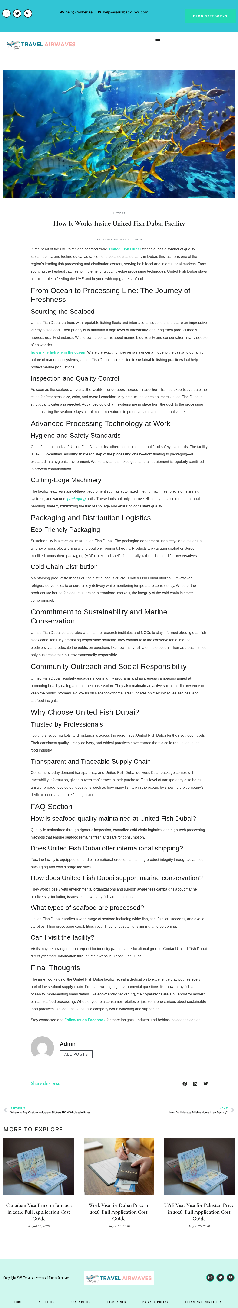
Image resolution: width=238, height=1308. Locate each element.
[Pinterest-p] (28, 13)
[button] (158, 40)
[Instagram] (6, 13)
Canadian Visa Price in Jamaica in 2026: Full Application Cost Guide (39, 1212)
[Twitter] (17, 13)
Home (18, 1302)
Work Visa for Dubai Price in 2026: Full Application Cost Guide (119, 1212)
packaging (76, 499)
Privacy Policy (155, 1302)
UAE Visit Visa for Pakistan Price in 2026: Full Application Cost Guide (199, 1212)
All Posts (76, 1054)
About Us (47, 1302)
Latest (119, 213)
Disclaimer (116, 1302)
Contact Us (81, 1302)
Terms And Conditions (204, 1302)
